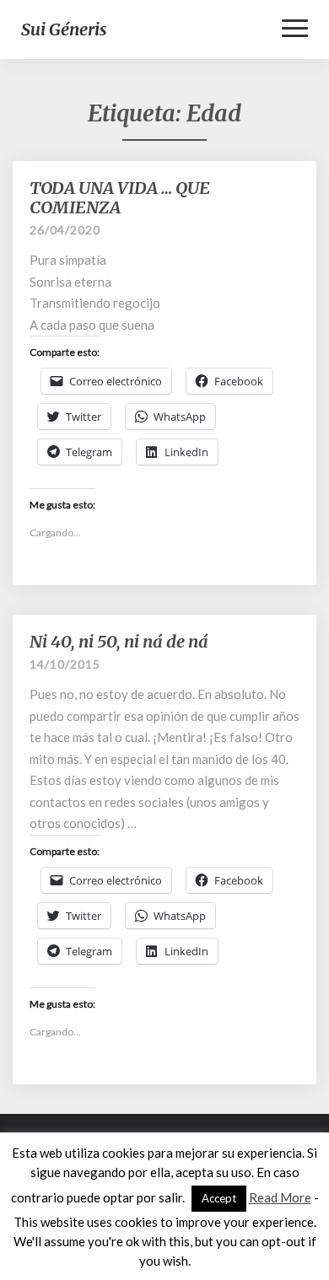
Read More (280, 1197)
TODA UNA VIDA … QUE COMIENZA (120, 197)
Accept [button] (219, 1198)
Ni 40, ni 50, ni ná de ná (119, 641)
